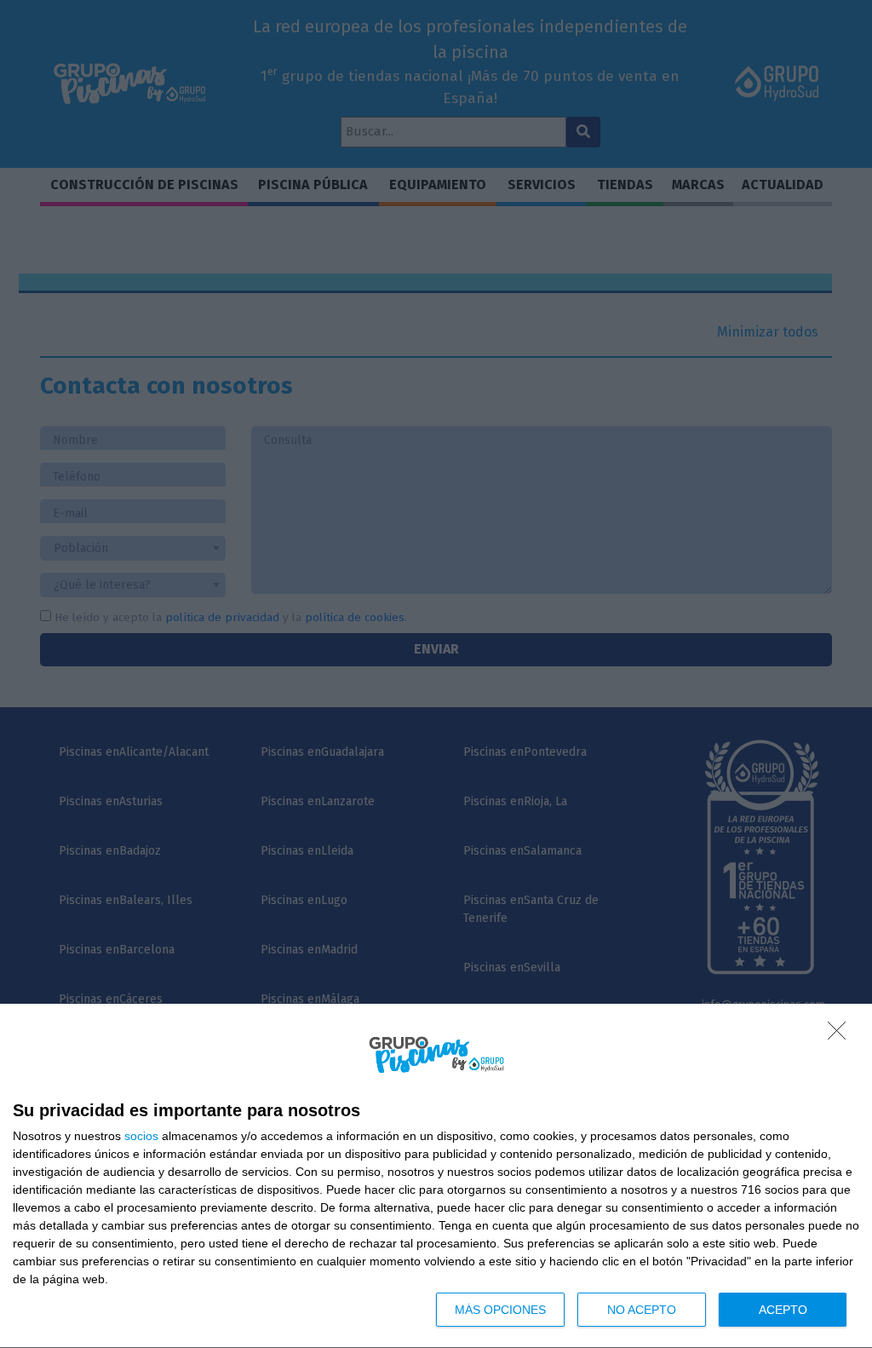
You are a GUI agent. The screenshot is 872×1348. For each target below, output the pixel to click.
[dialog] (436, 1176)
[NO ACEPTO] (841, 1035)
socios (141, 1136)
